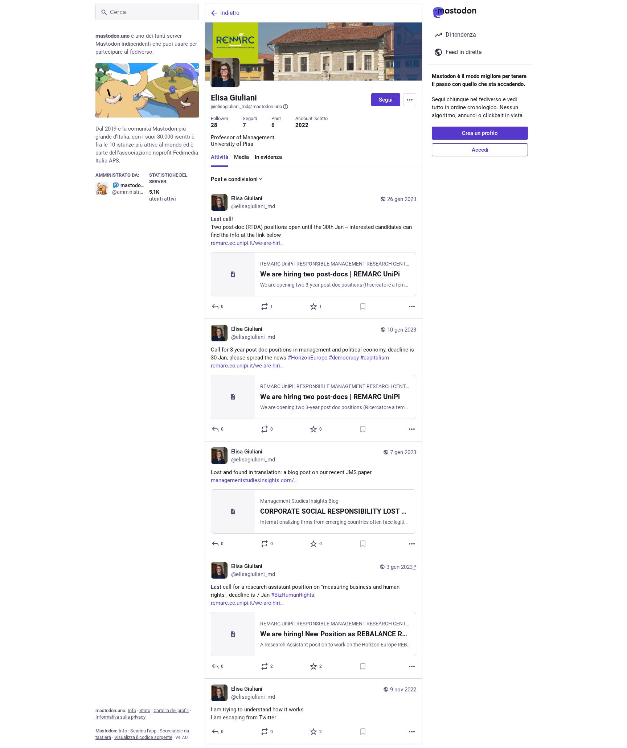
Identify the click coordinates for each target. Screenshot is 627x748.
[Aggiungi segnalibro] (362, 306)
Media (241, 157)
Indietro (229, 12)
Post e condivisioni (234, 179)
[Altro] (411, 306)
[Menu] (409, 99)
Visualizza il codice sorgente (143, 737)
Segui (386, 99)
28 (214, 125)
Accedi (480, 150)
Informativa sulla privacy (120, 717)
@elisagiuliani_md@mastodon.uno (246, 106)
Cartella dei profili (171, 710)
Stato (144, 710)
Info (132, 710)
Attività (219, 157)
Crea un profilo (480, 133)
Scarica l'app (143, 730)
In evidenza (268, 157)
